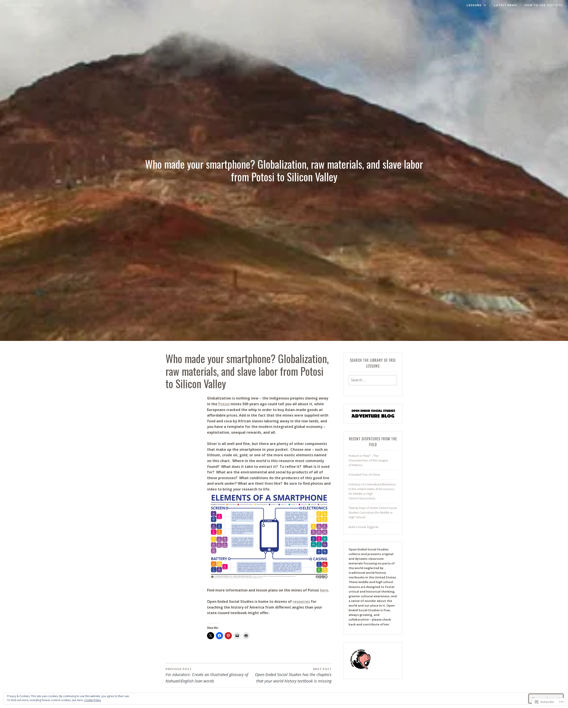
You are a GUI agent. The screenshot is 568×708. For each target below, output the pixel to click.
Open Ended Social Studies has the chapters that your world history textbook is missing (293, 675)
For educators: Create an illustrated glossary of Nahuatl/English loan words (207, 675)
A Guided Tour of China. (365, 475)
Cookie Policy (92, 700)
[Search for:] (373, 380)
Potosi (224, 403)
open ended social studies (24, 5)
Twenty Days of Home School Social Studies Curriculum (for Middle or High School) (372, 512)
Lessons (474, 5)
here (324, 590)
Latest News (505, 5)
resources (301, 601)
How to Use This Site (543, 5)
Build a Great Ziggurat (363, 527)
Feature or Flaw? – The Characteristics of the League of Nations (368, 460)
